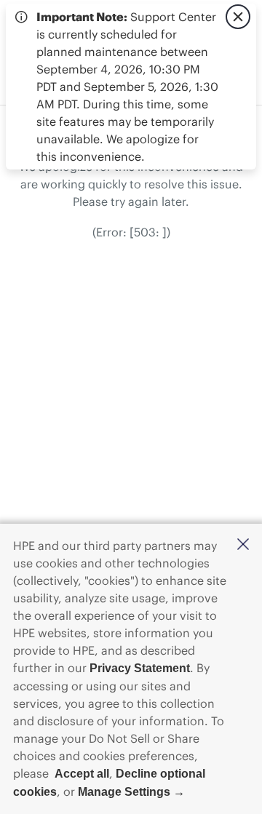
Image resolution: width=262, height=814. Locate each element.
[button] (243, 545)
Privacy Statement (140, 668)
